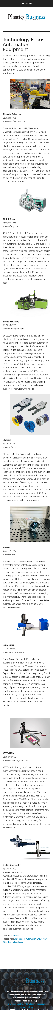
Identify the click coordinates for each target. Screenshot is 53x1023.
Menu (28, 3)
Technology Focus (15, 942)
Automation (31, 939)
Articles (16, 936)
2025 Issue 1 (19, 939)
